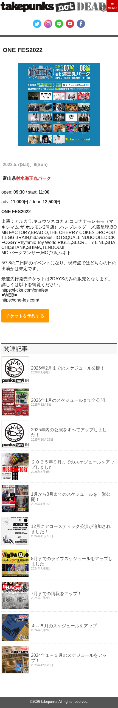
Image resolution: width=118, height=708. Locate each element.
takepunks (49, 701)
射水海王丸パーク (33, 178)
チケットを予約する (25, 316)
